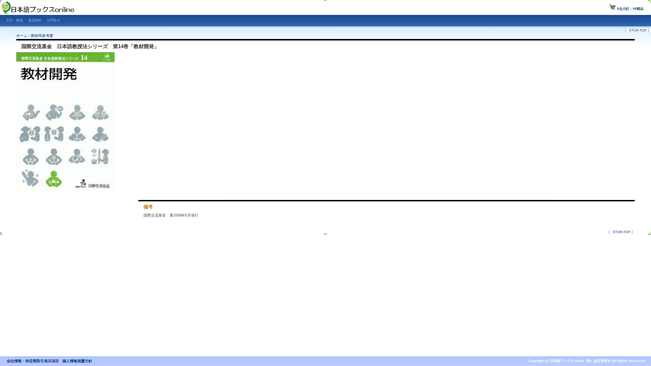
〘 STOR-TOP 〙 (638, 30)
